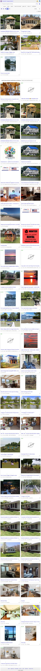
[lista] (1, 9)
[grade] (5, 9)
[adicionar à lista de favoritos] (1, 33)
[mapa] (10, 9)
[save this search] (40, 4)
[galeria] (8, 9)
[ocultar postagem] (19, 33)
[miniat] (3, 9)
